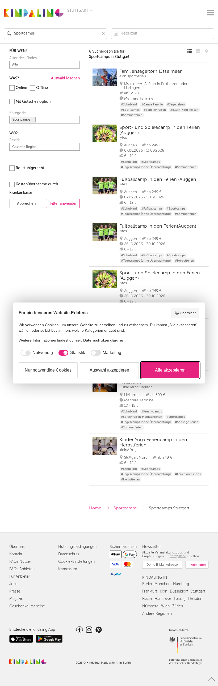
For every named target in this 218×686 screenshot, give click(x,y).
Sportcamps (125, 508)
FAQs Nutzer (20, 562)
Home (95, 508)
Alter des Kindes (23, 58)
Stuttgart (197, 591)
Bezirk (14, 140)
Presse (14, 591)
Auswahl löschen (65, 78)
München (162, 584)
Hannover (162, 599)
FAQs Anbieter (21, 569)
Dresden (195, 599)
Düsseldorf (179, 591)
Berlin (147, 584)
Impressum (67, 569)
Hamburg (181, 584)
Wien (165, 606)
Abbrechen (26, 204)
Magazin (16, 599)
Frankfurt (149, 591)
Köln (163, 591)
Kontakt (15, 554)
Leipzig (180, 599)
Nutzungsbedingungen (77, 547)
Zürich (177, 606)
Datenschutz (68, 554)
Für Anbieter (19, 576)
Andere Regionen (157, 614)
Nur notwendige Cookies (48, 370)
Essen (147, 599)
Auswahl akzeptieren (109, 370)
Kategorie (17, 113)
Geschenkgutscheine (27, 606)
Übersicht (188, 313)
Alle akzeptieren (170, 370)
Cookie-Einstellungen (76, 562)
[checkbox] (36, 353)
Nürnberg (150, 606)
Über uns (16, 547)
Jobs (13, 584)
